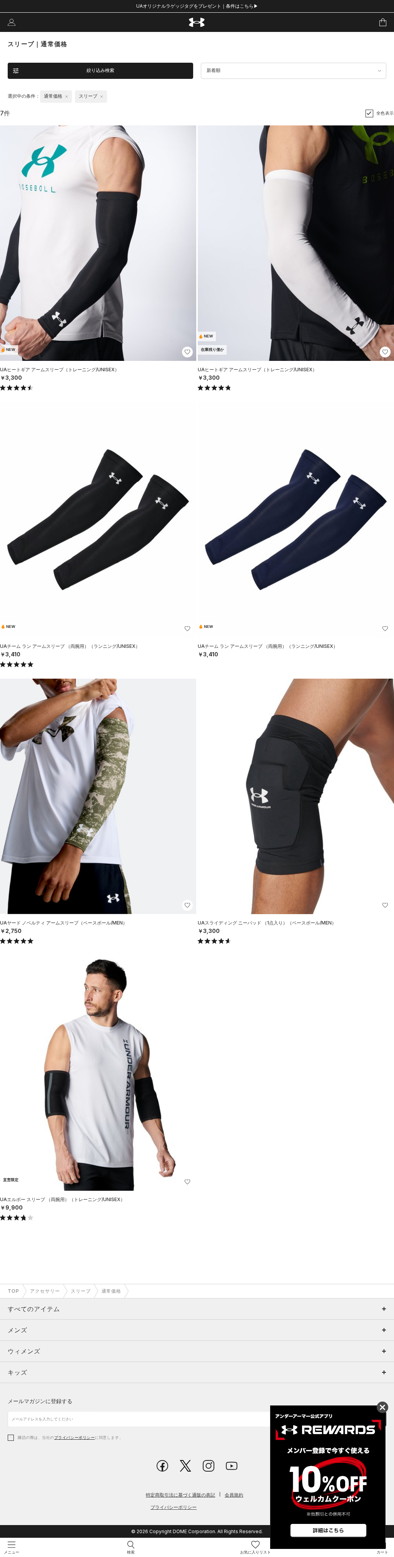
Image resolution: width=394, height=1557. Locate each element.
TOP (13, 1291)
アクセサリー (45, 1291)
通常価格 (112, 1291)
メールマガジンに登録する (40, 1401)
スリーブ (81, 1291)
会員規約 (234, 1495)
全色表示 (385, 113)
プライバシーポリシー (74, 1437)
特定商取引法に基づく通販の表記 (180, 1495)
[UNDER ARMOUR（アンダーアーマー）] (197, 22)
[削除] (66, 96)
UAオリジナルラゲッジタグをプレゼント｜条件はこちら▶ (197, 6)
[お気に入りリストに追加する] (187, 352)
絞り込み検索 (100, 70)
